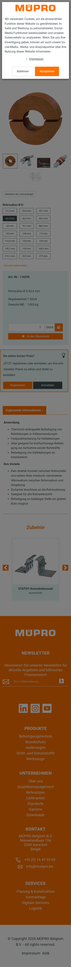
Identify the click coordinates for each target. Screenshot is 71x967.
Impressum (36, 59)
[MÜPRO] (35, 8)
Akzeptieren (47, 71)
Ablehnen (23, 71)
